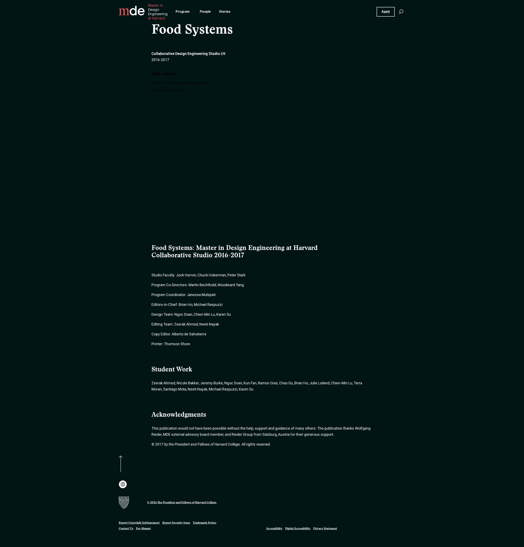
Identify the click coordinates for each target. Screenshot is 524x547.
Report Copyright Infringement (139, 523)
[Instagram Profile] (123, 484)
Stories (224, 12)
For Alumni (143, 528)
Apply (386, 12)
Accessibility (274, 528)
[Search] (401, 11)
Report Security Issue (176, 523)
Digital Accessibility (298, 528)
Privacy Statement (325, 528)
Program (183, 12)
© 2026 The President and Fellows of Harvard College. (182, 502)
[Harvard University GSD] (131, 503)
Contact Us (126, 528)
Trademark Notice (204, 523)
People (205, 12)
